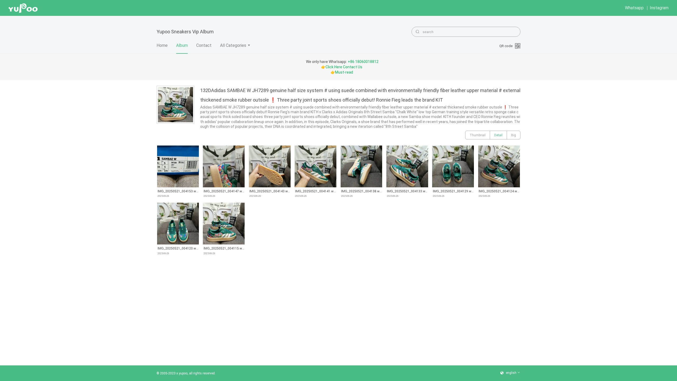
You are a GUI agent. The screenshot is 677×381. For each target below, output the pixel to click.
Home (162, 45)
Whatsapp (634, 7)
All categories (233, 45)
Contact (204, 45)
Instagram (659, 7)
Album (182, 45)
